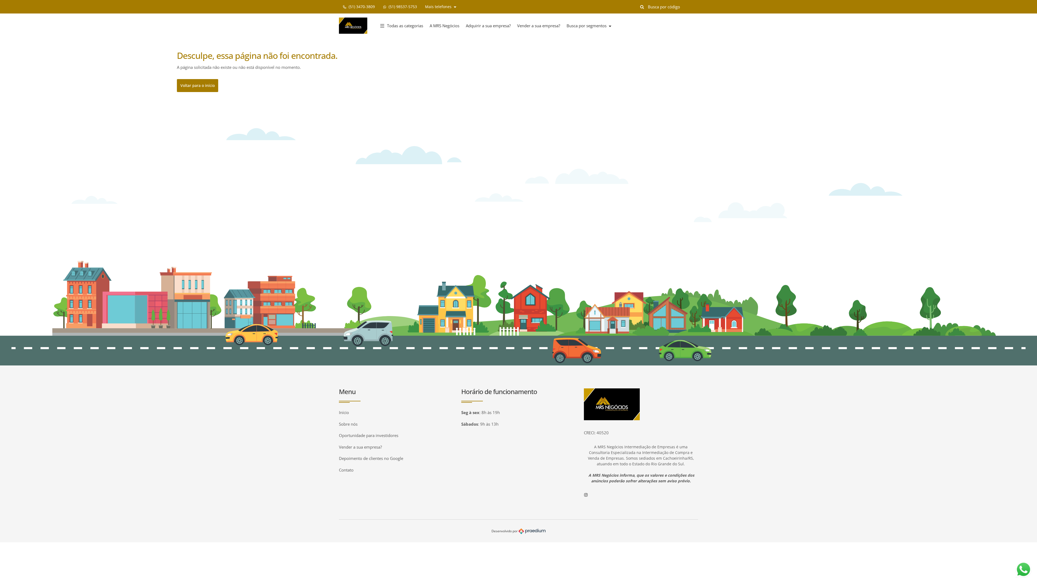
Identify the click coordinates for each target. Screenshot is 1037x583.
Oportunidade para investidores (368, 435)
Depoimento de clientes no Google (371, 458)
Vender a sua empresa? (538, 25)
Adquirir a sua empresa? (488, 25)
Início (344, 412)
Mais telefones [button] (439, 6)
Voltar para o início (197, 85)
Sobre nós (348, 424)
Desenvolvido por (504, 531)
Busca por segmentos (587, 25)
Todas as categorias (405, 25)
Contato (346, 470)
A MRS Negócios (444, 25)
